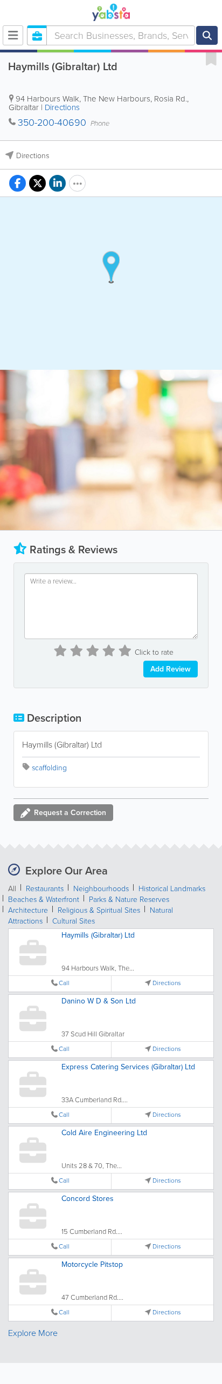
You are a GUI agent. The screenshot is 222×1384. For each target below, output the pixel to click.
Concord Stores (87, 1198)
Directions (62, 107)
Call (64, 983)
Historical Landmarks (171, 888)
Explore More (33, 1333)
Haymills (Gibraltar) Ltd (98, 935)
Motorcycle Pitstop (92, 1264)
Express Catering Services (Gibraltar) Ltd (128, 1067)
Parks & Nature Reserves (129, 899)
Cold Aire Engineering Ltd (104, 1132)
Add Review (170, 669)
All (12, 888)
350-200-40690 (52, 123)
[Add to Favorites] (211, 58)
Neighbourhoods (101, 888)
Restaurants (45, 888)
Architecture (28, 910)
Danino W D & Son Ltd (98, 1001)
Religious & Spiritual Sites (99, 910)
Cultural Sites (73, 921)
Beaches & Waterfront (43, 899)
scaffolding (49, 768)
